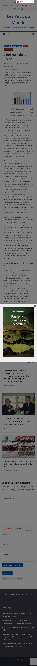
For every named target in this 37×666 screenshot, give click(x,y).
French (22, 1)
